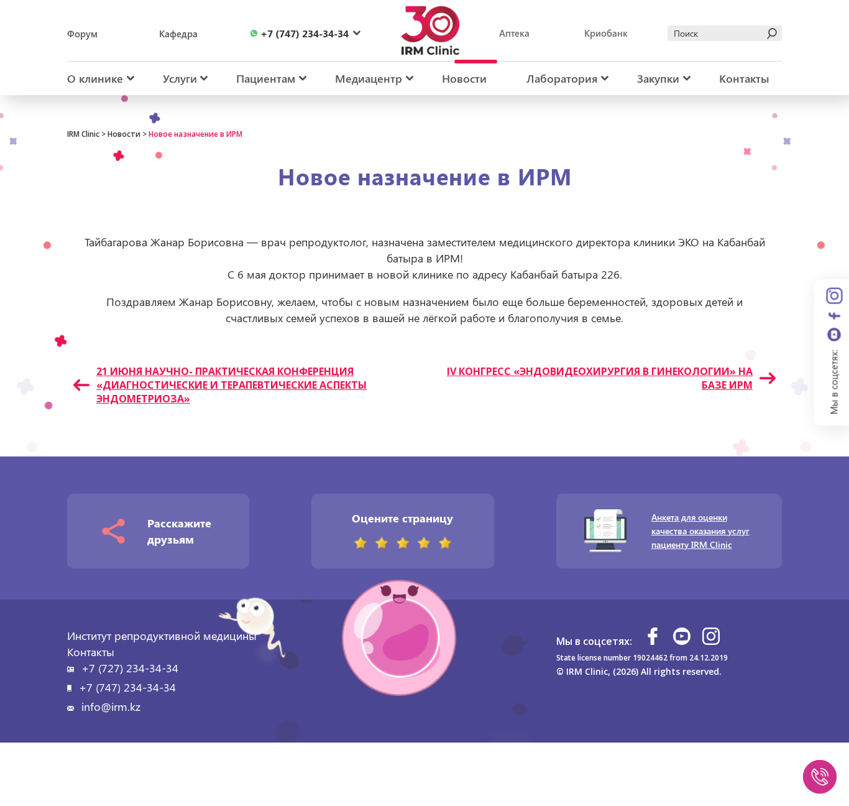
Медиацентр (368, 78)
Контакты (744, 78)
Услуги (180, 78)
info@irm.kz (110, 706)
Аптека (514, 33)
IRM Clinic (83, 134)
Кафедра (178, 33)
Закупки (658, 78)
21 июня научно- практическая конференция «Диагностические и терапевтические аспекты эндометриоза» (231, 384)
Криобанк (606, 33)
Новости (464, 78)
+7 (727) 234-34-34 (129, 667)
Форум (82, 33)
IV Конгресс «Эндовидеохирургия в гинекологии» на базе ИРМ (600, 378)
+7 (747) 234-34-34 (127, 687)
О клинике (95, 78)
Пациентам (265, 78)
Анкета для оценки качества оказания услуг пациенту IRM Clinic (700, 530)
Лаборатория (562, 78)
